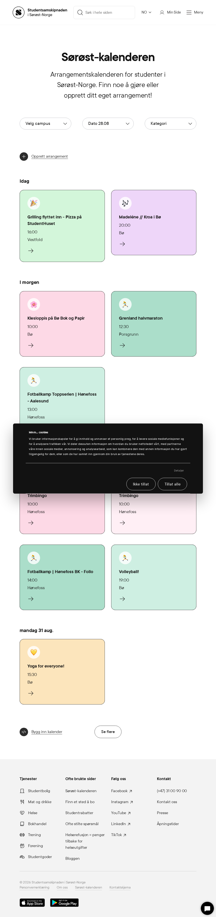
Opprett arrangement (49, 156)
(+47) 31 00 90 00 (172, 791)
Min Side (174, 12)
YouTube (118, 813)
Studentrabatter (79, 813)
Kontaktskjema (119, 887)
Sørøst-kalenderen (81, 791)
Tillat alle (173, 484)
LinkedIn (118, 824)
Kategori (159, 123)
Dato (98, 123)
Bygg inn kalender (46, 731)
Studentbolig (39, 791)
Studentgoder (40, 856)
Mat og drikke (39, 802)
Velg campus (38, 123)
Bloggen (72, 858)
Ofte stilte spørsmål (82, 824)
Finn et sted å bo (79, 802)
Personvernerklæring (34, 887)
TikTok (116, 835)
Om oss (62, 887)
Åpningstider (168, 824)
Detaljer (179, 470)
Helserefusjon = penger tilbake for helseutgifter (85, 841)
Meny (198, 12)
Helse (32, 813)
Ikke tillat (141, 484)
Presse (162, 813)
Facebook (119, 791)
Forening (35, 845)
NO (144, 12)
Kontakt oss (167, 802)
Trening (34, 835)
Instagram (119, 802)
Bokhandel (37, 824)
